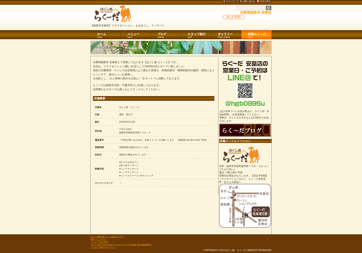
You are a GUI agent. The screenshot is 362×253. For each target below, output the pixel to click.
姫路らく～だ (257, 35)
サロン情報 (103, 242)
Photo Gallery (108, 245)
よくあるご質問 (97, 247)
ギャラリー (225, 35)
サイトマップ (110, 247)
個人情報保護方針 (144, 245)
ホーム (101, 35)
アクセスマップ (121, 245)
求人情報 (132, 245)
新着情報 (100, 237)
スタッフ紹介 (197, 35)
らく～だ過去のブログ (114, 237)
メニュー (133, 35)
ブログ (161, 35)
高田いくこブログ (98, 239)
